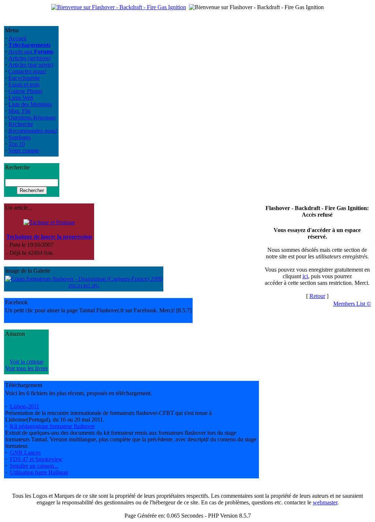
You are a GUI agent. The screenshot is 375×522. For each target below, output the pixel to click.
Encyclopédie (24, 78)
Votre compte (23, 150)
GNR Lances (25, 452)
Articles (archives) (29, 58)
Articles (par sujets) (30, 65)
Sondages (19, 137)
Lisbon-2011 (24, 406)
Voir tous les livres (26, 368)
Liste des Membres (30, 104)
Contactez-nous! (27, 71)
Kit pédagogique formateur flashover (52, 426)
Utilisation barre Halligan (39, 472)
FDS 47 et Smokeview (36, 459)
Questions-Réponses (32, 117)
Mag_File (19, 111)
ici (305, 276)
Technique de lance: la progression (49, 237)
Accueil (17, 38)
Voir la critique (27, 362)
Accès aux (30, 51)
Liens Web (20, 98)
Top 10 (16, 144)
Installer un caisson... (34, 466)
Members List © (352, 304)
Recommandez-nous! (32, 131)
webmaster (325, 502)
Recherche (20, 124)
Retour (317, 296)
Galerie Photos (25, 91)
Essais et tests (24, 84)
